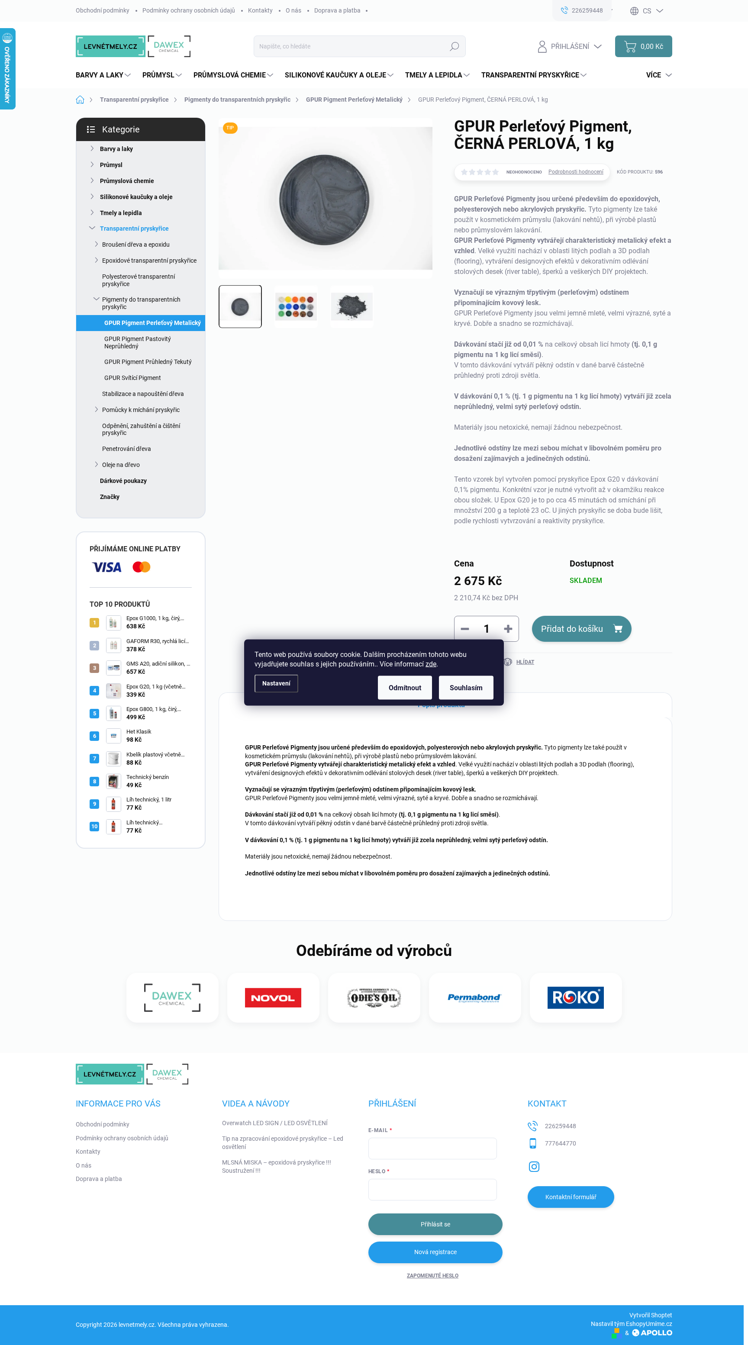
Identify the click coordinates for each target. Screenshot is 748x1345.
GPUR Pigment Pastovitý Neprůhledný (137, 342)
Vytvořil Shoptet (650, 1315)
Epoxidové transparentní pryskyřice (149, 260)
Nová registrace (435, 1251)
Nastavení (276, 683)
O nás (293, 10)
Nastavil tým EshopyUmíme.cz (631, 1323)
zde (431, 664)
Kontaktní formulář (570, 1197)
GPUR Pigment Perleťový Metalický (152, 322)
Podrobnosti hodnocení (575, 172)
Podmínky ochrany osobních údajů (188, 10)
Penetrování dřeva (126, 448)
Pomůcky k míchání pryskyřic (141, 409)
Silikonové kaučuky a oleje (136, 196)
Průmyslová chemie (127, 180)
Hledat (455, 46)
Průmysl (111, 164)
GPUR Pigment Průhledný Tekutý (148, 361)
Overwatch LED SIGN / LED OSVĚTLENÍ (275, 1123)
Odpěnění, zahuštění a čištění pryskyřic (141, 429)
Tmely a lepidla (121, 212)
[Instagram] (534, 1164)
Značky (109, 496)
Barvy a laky (116, 148)
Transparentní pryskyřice (134, 228)
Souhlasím (466, 688)
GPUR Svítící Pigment (132, 377)
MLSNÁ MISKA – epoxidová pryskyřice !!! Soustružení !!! (276, 1166)
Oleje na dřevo (121, 464)
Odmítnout (405, 688)
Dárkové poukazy (123, 480)
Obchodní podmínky (102, 10)
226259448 (560, 1126)
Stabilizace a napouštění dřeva (143, 393)
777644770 (560, 1143)
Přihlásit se (435, 1224)
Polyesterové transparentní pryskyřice (138, 280)
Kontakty (260, 10)
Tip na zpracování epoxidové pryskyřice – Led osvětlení (282, 1143)
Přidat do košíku (572, 629)
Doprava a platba (337, 10)
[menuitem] (104, 75)
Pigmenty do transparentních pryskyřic (141, 303)
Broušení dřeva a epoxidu (136, 244)
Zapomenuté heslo (432, 1276)
